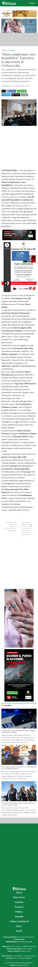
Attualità (19, 916)
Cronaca (11, 50)
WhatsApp (22, 91)
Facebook (12, 91)
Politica (19, 911)
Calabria (19, 902)
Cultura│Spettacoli (19, 921)
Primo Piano (19, 897)
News (19, 892)
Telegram (7, 94)
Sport (19, 926)
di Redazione (6, 86)
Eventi (19, 931)
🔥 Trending (6, 705)
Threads (16, 94)
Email (25, 94)
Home (4, 50)
